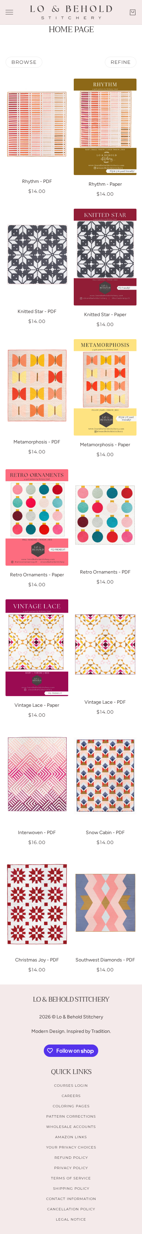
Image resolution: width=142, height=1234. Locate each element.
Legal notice (71, 1219)
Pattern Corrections (71, 1116)
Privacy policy (71, 1168)
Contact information (71, 1199)
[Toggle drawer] (9, 12)
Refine (121, 62)
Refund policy (71, 1157)
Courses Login (71, 1085)
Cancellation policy (71, 1209)
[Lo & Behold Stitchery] (71, 12)
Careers (71, 1096)
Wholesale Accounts (71, 1127)
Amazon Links (71, 1137)
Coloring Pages (71, 1106)
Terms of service (71, 1178)
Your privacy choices (71, 1147)
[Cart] (132, 12)
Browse (24, 62)
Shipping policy (71, 1188)
